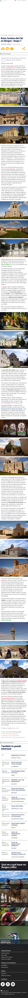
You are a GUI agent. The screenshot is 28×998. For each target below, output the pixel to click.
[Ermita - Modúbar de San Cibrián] (14, 530)
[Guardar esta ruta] (7, 48)
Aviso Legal (4, 955)
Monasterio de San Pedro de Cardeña (11, 409)
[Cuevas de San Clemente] (14, 650)
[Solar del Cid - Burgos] (14, 248)
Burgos (5, 35)
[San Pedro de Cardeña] (14, 340)
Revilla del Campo (19, 35)
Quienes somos (5, 953)
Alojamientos (4, 967)
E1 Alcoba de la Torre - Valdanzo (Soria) (10, 735)
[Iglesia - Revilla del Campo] (14, 568)
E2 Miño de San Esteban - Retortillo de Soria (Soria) (13, 737)
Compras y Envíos (5, 975)
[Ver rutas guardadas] (12, 48)
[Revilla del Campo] (14, 631)
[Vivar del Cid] (14, 97)
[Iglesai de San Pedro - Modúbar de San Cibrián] (14, 466)
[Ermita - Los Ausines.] (14, 549)
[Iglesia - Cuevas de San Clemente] (14, 669)
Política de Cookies (6, 959)
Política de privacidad (6, 957)
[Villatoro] (14, 229)
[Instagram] (13, 983)
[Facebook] (3, 983)
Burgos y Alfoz (11, 35)
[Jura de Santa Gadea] (14, 321)
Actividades (4, 965)
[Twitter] (8, 983)
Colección (3, 973)
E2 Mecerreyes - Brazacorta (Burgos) (9, 733)
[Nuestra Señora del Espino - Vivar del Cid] (14, 116)
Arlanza (9, 44)
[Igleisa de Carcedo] (14, 447)
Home (2, 35)
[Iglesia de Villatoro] (14, 210)
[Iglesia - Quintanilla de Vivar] (14, 135)
